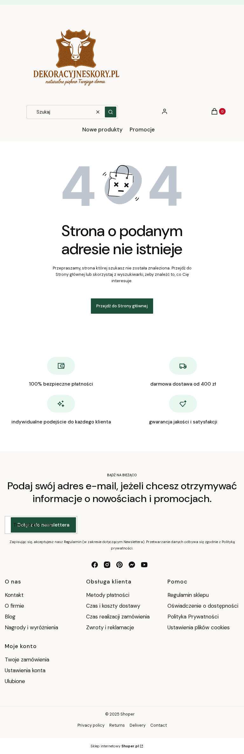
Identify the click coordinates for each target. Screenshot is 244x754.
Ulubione (15, 681)
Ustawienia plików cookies (199, 627)
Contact (158, 725)
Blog (10, 616)
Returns (117, 725)
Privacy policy (91, 725)
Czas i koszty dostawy (113, 605)
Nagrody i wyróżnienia (31, 627)
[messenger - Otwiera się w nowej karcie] (132, 565)
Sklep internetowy (115, 746)
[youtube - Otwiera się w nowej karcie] (144, 565)
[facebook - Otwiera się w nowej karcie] (94, 565)
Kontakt (14, 594)
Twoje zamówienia (27, 659)
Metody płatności (107, 594)
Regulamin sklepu (188, 594)
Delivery (138, 725)
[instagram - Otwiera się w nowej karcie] (107, 565)
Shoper (127, 714)
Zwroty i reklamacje (110, 627)
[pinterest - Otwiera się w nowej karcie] (119, 565)
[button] (110, 112)
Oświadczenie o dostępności (202, 605)
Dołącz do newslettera (43, 525)
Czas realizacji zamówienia (118, 616)
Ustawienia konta (25, 670)
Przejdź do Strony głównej (122, 306)
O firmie (14, 605)
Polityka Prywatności (193, 616)
